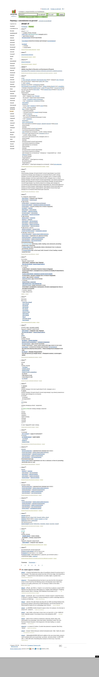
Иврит (11, 58)
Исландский (12, 63)
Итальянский (12, 67)
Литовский (12, 84)
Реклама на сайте (36, 645)
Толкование (24, 26)
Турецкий (12, 125)
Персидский (12, 100)
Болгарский (12, 42)
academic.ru (13, 16)
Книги (37, 16)
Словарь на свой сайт (56, 8)
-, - (37, 73)
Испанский (12, 65)
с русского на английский (45, 20)
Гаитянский (12, 49)
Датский (11, 56)
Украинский (12, 127)
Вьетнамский (12, 47)
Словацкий (12, 115)
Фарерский (12, 132)
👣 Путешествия (14, 646)
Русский (11, 111)
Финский (11, 134)
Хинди (11, 139)
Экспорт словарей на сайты (15, 648)
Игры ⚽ (44, 16)
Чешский (12, 143)
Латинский (12, 79)
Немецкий (12, 93)
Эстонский (12, 148)
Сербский (12, 113)
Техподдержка (30, 645)
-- (33, 166)
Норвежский (12, 98)
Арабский (12, 37)
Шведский (12, 146)
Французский (12, 136)
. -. (31, 444)
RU (62, 8)
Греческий (12, 51)
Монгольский (12, 91)
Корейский (12, 74)
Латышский (12, 81)
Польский (12, 102)
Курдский (12, 77)
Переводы (29, 16)
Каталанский (12, 72)
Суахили (11, 120)
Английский (12, 26)
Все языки (12, 30)
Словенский (12, 118)
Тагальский (12, 122)
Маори (11, 88)
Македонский (12, 86)
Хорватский (12, 141)
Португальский (13, 105)
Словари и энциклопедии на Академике (31, 11)
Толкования (22, 16)
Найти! (61, 14)
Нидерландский (13, 95)
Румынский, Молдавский (12, 108)
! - (24, 277)
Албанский (12, 35)
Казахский (12, 70)
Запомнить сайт (45, 8)
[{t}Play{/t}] (25, 28)
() (26, 247)
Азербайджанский (13, 33)
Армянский (12, 40)
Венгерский (12, 44)
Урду (11, 129)
